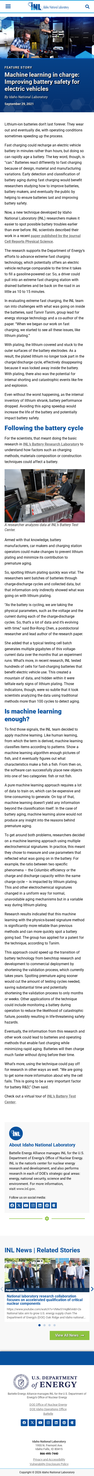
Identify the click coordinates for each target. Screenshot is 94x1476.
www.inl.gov (25, 1189)
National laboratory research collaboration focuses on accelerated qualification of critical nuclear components (45, 1300)
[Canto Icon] (54, 1205)
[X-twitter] (19, 1205)
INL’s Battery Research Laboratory (51, 444)
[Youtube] (26, 1205)
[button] (39, 1325)
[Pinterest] (47, 1205)
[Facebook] (12, 1205)
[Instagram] (33, 1205)
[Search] (87, 7)
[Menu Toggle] (8, 6)
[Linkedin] (40, 1205)
